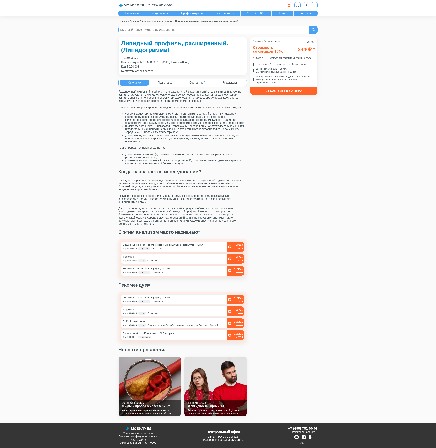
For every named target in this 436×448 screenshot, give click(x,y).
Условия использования (138, 433)
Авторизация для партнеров (138, 442)
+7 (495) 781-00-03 (159, 5)
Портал (282, 13)
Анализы (130, 13)
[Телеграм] (304, 437)
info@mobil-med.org (303, 431)
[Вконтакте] (296, 437)
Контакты (306, 13)
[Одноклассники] (310, 437)
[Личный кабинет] (297, 5)
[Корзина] (289, 5)
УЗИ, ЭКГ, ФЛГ (256, 13)
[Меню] (315, 5)
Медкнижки (158, 13)
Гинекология (223, 13)
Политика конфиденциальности (138, 436)
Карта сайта (138, 439)
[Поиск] (306, 5)
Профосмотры (190, 13)
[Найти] (313, 30)
